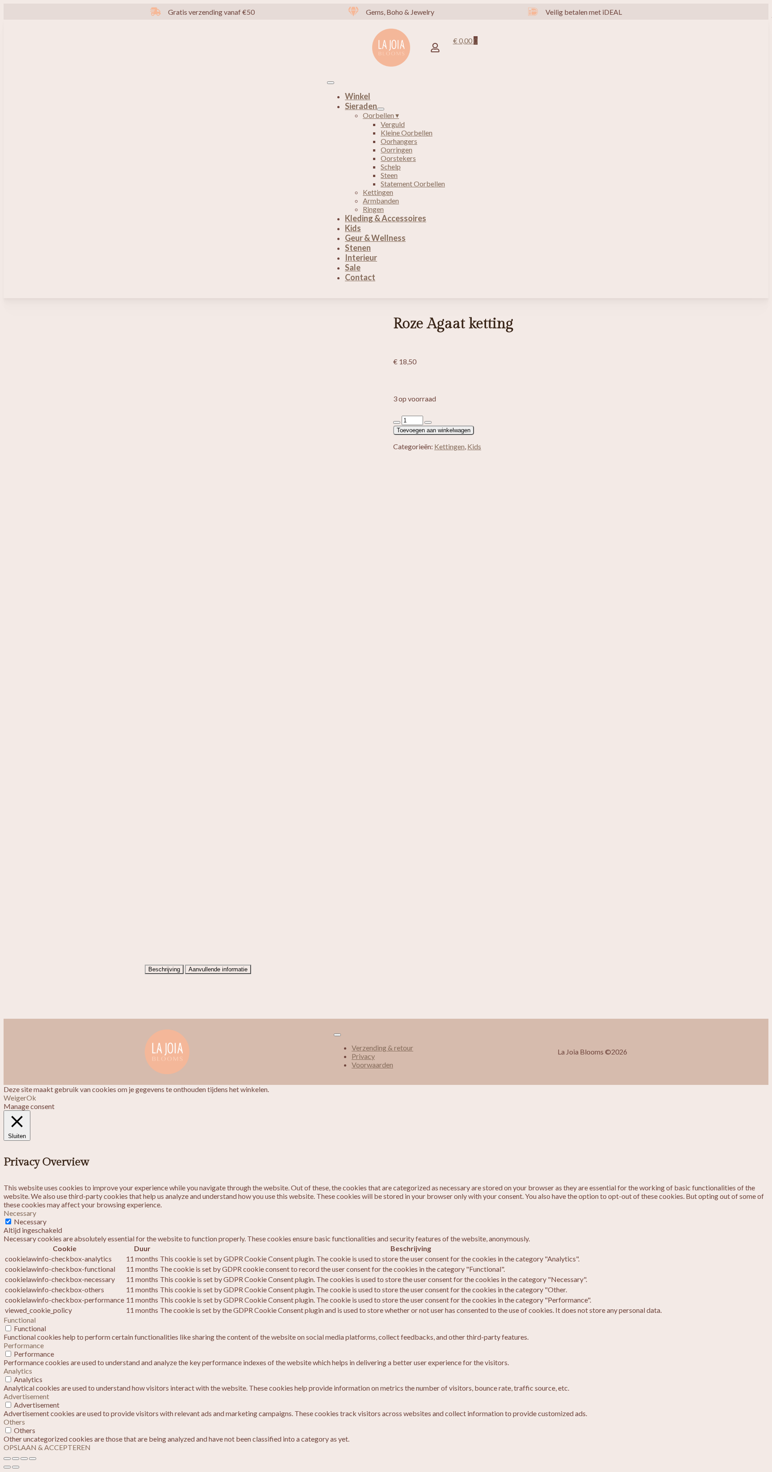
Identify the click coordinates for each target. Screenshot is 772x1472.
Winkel (357, 96)
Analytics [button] (18, 1371)
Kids (353, 228)
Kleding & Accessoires (385, 218)
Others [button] (14, 1421)
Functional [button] (20, 1320)
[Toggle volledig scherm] (15, 1458)
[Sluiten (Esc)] (32, 1458)
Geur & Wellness (375, 238)
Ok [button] (31, 1097)
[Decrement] (396, 422)
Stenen (358, 248)
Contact (360, 277)
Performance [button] (24, 1345)
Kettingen (449, 446)
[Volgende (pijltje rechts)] (15, 1467)
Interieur (361, 257)
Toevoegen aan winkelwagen (433, 430)
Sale (353, 267)
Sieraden (361, 106)
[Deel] (24, 1458)
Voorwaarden (372, 1064)
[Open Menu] (330, 82)
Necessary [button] (20, 1213)
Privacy (363, 1056)
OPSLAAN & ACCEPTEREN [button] (47, 1447)
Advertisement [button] (26, 1396)
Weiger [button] (15, 1097)
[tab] (164, 969)
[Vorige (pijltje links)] (7, 1467)
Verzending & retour (382, 1047)
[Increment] (428, 422)
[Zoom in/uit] (7, 1458)
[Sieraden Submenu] (380, 109)
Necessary (30, 1221)
